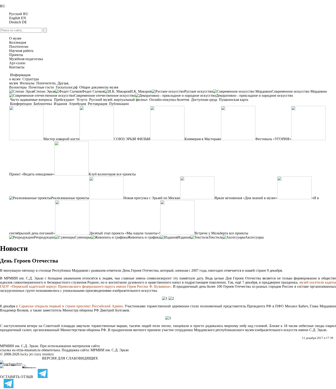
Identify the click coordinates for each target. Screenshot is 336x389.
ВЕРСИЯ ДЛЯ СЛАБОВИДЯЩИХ (70, 358)
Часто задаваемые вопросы (31, 100)
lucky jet (26, 354)
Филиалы (27, 83)
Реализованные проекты (70, 198)
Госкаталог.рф (66, 87)
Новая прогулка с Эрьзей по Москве (151, 198)
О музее (15, 38)
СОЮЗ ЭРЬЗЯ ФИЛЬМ (132, 139)
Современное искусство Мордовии (299, 91)
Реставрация (97, 104)
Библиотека (43, 104)
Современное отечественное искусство (104, 95)
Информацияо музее (19, 77)
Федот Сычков (93, 91)
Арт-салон (17, 63)
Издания (60, 104)
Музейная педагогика (26, 59)
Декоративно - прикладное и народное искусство (254, 95)
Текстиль (215, 237)
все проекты (126, 174)
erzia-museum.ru (28, 350)
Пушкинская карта (233, 100)
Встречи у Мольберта (211, 233)
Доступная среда (204, 100)
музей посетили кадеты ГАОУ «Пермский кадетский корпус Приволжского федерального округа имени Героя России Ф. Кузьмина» (168, 284)
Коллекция (17, 42)
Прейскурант (64, 100)
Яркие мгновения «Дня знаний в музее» (245, 198)
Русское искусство (198, 91)
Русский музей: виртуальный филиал (118, 100)
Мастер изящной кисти (61, 139)
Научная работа (21, 51)
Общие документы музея (98, 87)
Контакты (16, 67)
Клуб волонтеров (102, 174)
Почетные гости (41, 87)
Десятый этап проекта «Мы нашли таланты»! (124, 233)
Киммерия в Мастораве (202, 139)
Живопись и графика (144, 237)
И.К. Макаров (141, 91)
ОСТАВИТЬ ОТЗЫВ (16, 377)
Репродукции (44, 237)
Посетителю (18, 46)
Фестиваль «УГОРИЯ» (273, 139)
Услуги (81, 100)
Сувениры (83, 237)
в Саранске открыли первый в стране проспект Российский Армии (69, 306)
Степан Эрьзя (44, 91)
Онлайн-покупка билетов (169, 100)
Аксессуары (254, 237)
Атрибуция (77, 104)
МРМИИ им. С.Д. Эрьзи (110, 350)
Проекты (16, 55)
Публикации (118, 104)
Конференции (21, 104)
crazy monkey (44, 354)
